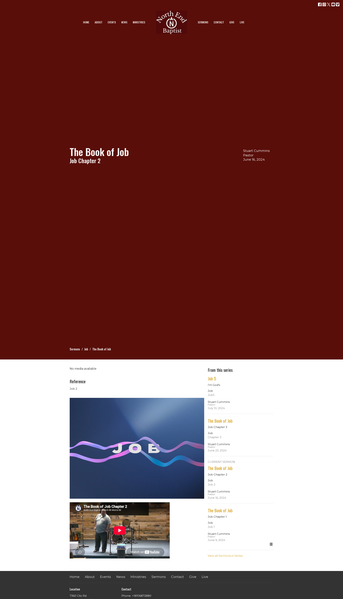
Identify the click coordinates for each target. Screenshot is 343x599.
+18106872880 (141, 595)
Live (242, 22)
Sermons (203, 22)
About (98, 22)
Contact (219, 22)
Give (231, 22)
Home (86, 22)
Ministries (139, 22)
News (124, 22)
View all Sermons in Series (225, 555)
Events (112, 22)
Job (86, 349)
